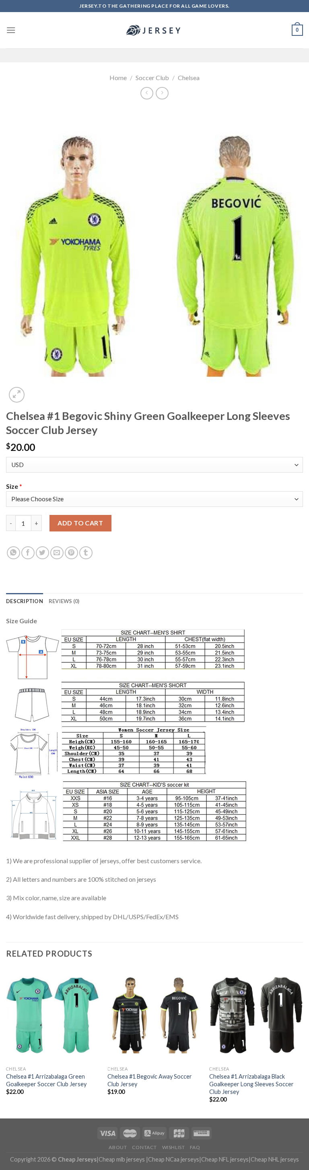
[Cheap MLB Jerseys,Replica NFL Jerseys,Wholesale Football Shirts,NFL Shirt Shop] (154, 30)
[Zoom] (17, 395)
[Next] (303, 1042)
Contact (144, 1147)
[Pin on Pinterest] (71, 553)
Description (24, 601)
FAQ (195, 1147)
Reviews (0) (64, 601)
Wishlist (173, 1147)
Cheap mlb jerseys (122, 1159)
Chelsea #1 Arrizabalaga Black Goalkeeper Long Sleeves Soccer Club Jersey (251, 1084)
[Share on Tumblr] (86, 553)
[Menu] (11, 30)
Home (118, 77)
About (118, 1147)
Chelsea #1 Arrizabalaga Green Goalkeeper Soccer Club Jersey (46, 1080)
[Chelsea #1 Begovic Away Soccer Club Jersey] (154, 1015)
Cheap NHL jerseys (275, 1159)
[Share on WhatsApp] (13, 553)
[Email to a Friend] (57, 553)
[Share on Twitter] (42, 553)
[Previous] (6, 1042)
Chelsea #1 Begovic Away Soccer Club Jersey (149, 1080)
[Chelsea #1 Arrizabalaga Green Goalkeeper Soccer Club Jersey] (53, 1015)
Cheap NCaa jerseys (173, 1159)
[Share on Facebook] (28, 553)
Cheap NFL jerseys (225, 1159)
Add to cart (80, 523)
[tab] (24, 601)
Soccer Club (152, 77)
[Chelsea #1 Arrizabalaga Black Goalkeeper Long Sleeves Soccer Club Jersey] (256, 1015)
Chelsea (189, 77)
